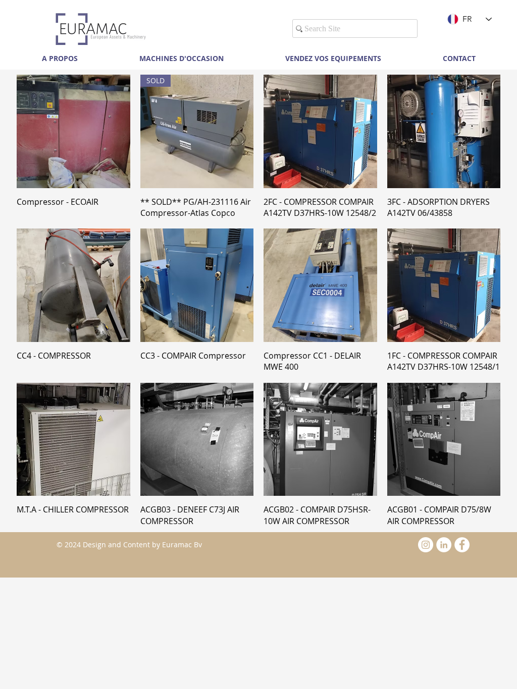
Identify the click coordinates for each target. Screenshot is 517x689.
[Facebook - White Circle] (462, 544)
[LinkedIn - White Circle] (443, 544)
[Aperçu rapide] (73, 131)
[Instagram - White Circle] (425, 544)
